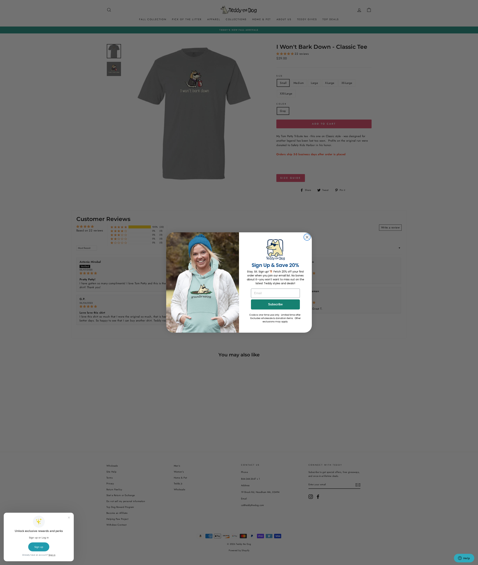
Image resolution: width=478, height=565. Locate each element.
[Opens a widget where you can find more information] (464, 558)
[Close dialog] (307, 237)
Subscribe (275, 304)
